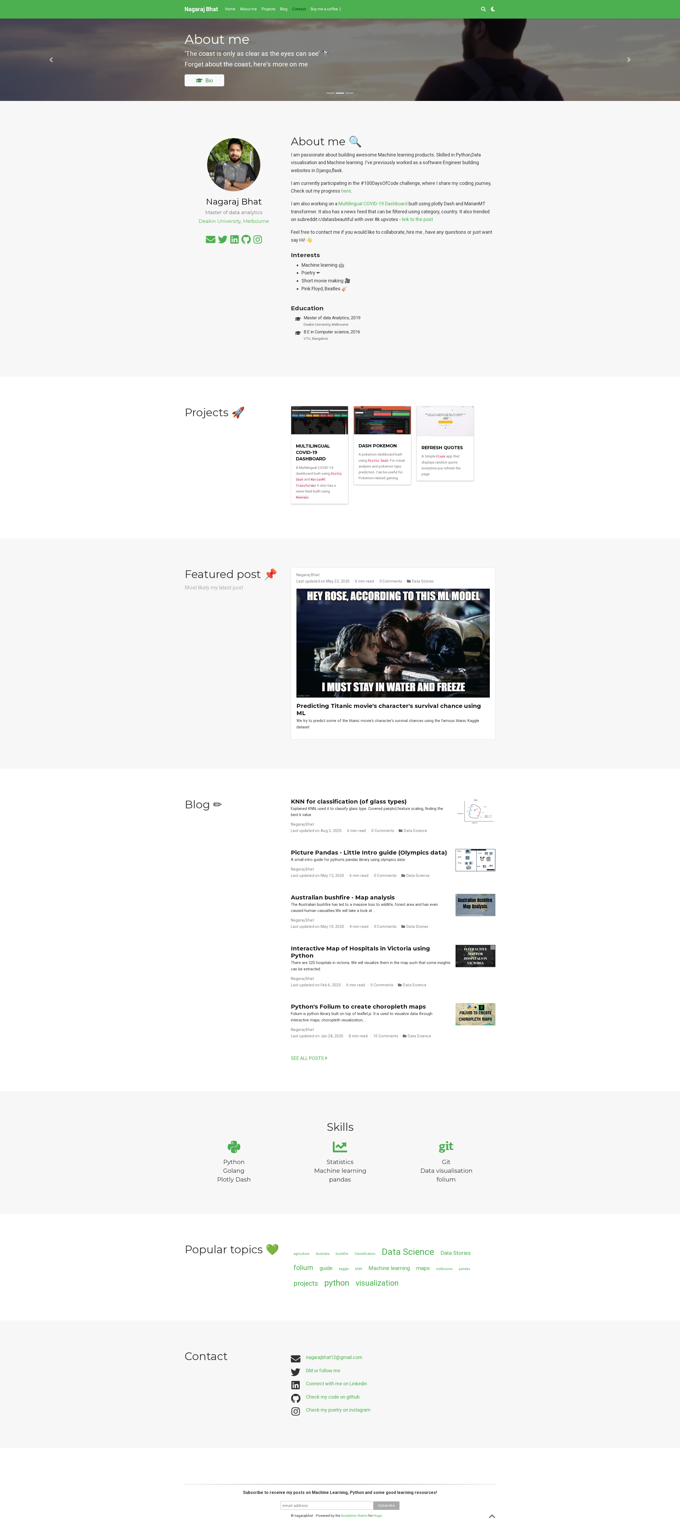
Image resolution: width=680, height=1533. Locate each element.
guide (326, 1268)
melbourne (444, 1269)
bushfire (342, 1254)
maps (423, 1268)
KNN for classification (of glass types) (349, 801)
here (346, 191)
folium (303, 1268)
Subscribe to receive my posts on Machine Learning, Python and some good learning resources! (340, 1492)
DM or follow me (323, 1370)
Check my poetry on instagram (338, 1410)
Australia (322, 1254)
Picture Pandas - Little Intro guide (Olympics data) (369, 852)
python (336, 1283)
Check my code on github (333, 1397)
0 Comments (391, 581)
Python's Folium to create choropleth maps (358, 1006)
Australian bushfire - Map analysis (343, 897)
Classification (365, 1254)
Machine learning (389, 1268)
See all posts (308, 1058)
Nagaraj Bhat (201, 9)
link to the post (417, 219)
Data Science (415, 831)
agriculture (301, 1254)
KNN (358, 1269)
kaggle (344, 1269)
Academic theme (354, 1515)
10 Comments (385, 1036)
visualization (377, 1283)
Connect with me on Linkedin (336, 1383)
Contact (344, 65)
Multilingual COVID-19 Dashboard (372, 203)
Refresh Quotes (442, 447)
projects (306, 1283)
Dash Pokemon (378, 445)
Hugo (377, 1515)
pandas (464, 1269)
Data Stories (423, 581)
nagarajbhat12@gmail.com (334, 1357)
